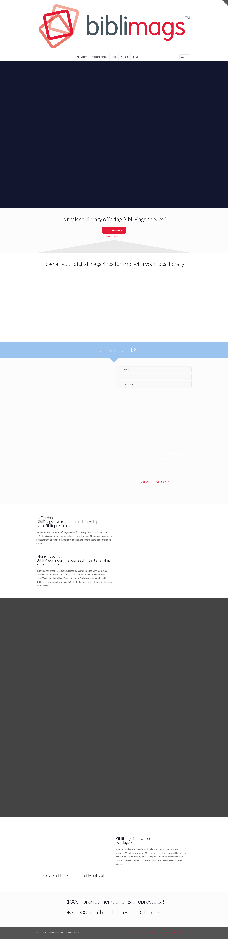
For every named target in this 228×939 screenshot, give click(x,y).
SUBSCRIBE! (101, 513)
